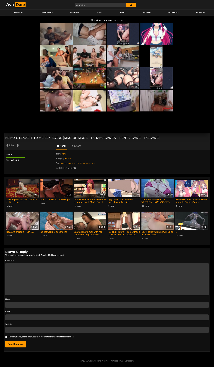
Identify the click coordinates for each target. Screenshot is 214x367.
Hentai (68, 158)
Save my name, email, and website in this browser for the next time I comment (41, 337)
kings (82, 163)
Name (8, 299)
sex (93, 163)
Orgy (99, 12)
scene (88, 163)
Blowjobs (173, 12)
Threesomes (46, 12)
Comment (10, 260)
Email (8, 312)
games (70, 163)
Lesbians (200, 12)
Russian (147, 12)
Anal (122, 12)
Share (77, 146)
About (62, 146)
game (63, 163)
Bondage (74, 12)
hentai (76, 163)
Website (8, 324)
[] (131, 5)
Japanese (18, 12)
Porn (64, 154)
